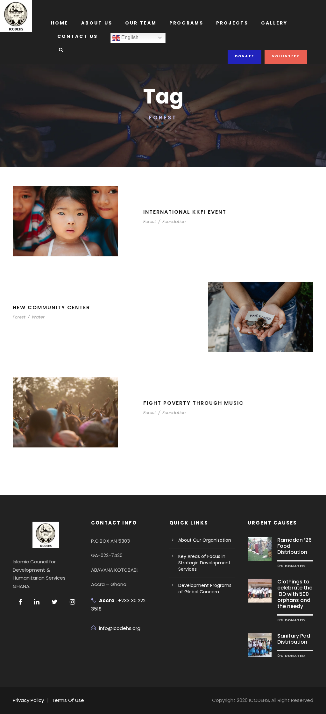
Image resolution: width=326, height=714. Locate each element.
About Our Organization (204, 540)
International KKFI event (184, 212)
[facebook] (20, 601)
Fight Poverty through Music (193, 403)
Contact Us (77, 36)
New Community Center (51, 307)
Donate (244, 56)
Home (59, 23)
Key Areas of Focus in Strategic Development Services (204, 562)
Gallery (274, 23)
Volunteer (286, 56)
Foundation (174, 221)
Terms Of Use (68, 700)
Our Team (141, 23)
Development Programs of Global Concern (204, 588)
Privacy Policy (28, 700)
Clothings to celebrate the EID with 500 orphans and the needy (294, 594)
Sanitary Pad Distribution (293, 639)
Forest (149, 221)
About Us (96, 23)
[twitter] (55, 601)
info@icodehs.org (119, 628)
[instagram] (72, 601)
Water (38, 317)
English (129, 37)
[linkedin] (36, 601)
